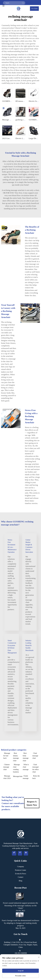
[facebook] (20, 853)
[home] (18, 8)
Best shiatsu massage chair (16, 756)
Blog (20, 881)
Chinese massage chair (6, 767)
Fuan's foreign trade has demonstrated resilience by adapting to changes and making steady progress (20, 923)
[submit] (22, 3)
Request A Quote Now (32, 803)
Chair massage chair (35, 755)
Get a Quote (34, 8)
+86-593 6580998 (20, 953)
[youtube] (26, 853)
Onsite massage (26, 777)
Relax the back (36, 777)
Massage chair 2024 (7, 777)
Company (20, 866)
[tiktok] (14, 853)
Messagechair (17, 776)
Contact (20, 877)
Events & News (20, 874)
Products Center (20, 870)
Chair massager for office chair (35, 768)
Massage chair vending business (16, 768)
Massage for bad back (6, 755)
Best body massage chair (26, 756)
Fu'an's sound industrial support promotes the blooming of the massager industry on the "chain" (20, 905)
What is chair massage (26, 767)
